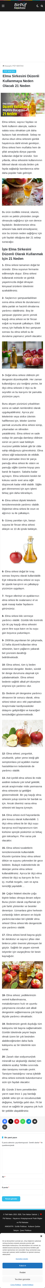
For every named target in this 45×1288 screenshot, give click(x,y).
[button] (41, 1236)
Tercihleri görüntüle (22, 1279)
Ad (3, 1177)
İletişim (16, 1230)
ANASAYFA (9, 1226)
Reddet (23, 1272)
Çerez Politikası (15, 1285)
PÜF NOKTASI (18, 66)
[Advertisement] (22, 37)
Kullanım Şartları (34, 1226)
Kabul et (22, 1266)
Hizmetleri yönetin (22, 1259)
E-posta (5, 1187)
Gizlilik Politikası (27, 1285)
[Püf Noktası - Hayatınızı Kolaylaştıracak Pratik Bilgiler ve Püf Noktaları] (23, 6)
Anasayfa (7, 66)
